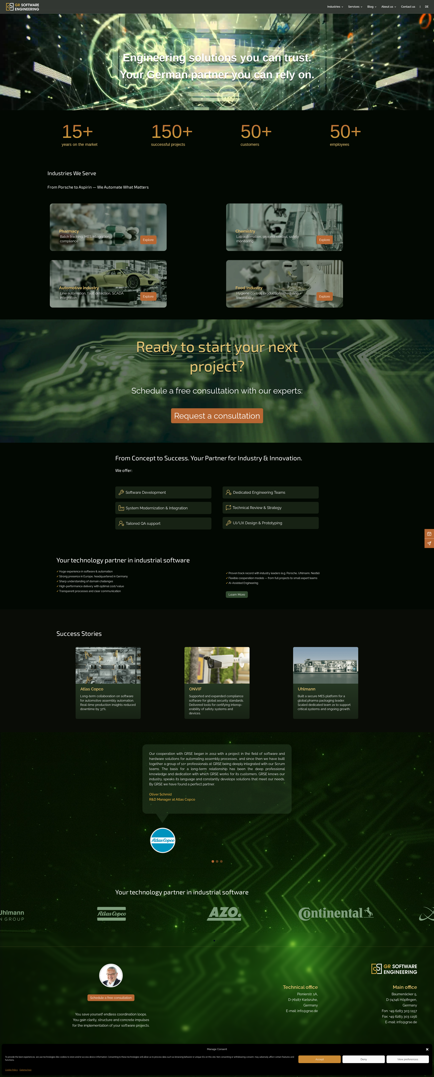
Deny (364, 1059)
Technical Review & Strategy (257, 507)
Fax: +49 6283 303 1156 (399, 1016)
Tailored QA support (143, 523)
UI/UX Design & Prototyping (257, 523)
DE (427, 7)
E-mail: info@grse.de (302, 1011)
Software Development (146, 492)
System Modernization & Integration (157, 508)
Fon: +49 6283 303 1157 (399, 1011)
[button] (427, 1049)
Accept (319, 1059)
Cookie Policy (11, 1070)
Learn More (237, 594)
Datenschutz (25, 1070)
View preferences (407, 1059)
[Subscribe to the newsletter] (429, 543)
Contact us (408, 7)
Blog (370, 7)
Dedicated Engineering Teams (259, 492)
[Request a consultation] (429, 533)
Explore (148, 240)
